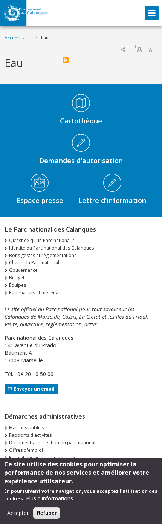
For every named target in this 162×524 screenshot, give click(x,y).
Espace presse (39, 200)
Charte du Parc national (34, 262)
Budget (16, 277)
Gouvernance (23, 270)
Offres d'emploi (26, 450)
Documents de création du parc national (52, 442)
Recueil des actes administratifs (42, 457)
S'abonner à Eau (66, 60)
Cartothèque (81, 120)
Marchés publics (26, 427)
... (30, 38)
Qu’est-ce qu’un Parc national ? (41, 240)
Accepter (18, 512)
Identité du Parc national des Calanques (51, 248)
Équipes (17, 285)
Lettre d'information (112, 200)
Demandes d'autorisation (81, 160)
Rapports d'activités (30, 435)
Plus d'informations (49, 498)
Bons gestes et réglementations (42, 255)
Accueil (12, 38)
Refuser (47, 513)
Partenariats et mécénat (34, 292)
